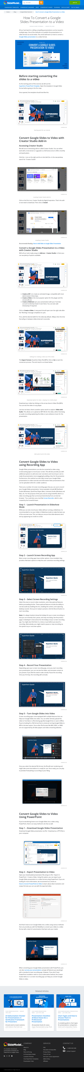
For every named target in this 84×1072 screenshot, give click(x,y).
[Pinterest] (11, 1056)
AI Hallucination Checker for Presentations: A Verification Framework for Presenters (15, 1019)
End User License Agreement (51, 1056)
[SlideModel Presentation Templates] (12, 2)
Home (8, 12)
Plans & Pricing (28, 1052)
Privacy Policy (47, 1052)
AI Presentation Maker (30, 1054)
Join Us (75, 2)
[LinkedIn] (4, 1056)
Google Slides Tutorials (26, 12)
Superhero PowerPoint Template (29, 86)
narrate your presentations (33, 970)
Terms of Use (46, 1054)
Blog (15, 12)
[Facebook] (9, 1056)
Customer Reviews (29, 1056)
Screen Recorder (49, 498)
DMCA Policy (46, 1059)
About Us (26, 1047)
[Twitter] (7, 1056)
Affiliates (45, 1061)
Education (15, 1011)
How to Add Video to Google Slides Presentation (47, 243)
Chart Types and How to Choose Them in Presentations (67, 1018)
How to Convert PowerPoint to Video (30, 884)
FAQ (44, 1047)
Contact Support (71, 1051)
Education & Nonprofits (49, 1049)
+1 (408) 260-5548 (71, 1048)
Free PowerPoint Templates (31, 1059)
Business (67, 1011)
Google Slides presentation (27, 37)
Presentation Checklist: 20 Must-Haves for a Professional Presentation (41, 1019)
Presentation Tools (29, 1061)
